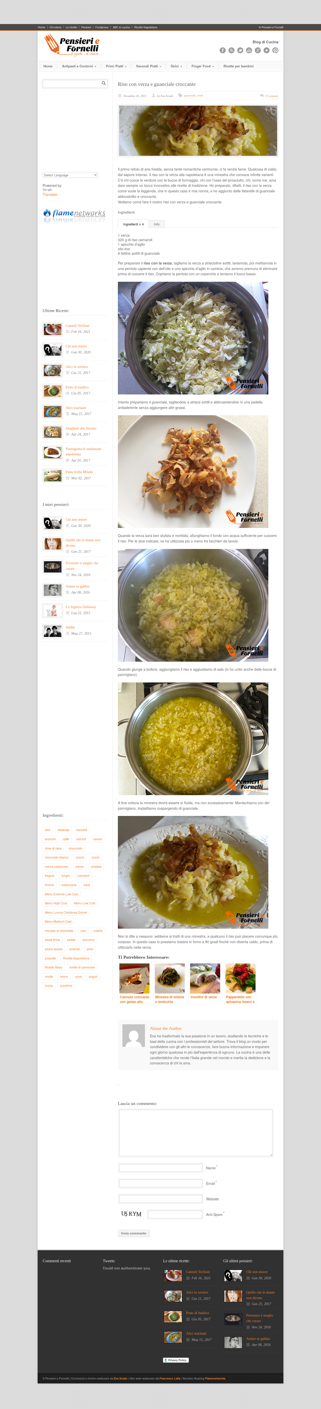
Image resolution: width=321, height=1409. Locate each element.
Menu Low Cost (84, 903)
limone (49, 885)
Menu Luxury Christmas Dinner (66, 912)
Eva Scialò (121, 1378)
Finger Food (203, 66)
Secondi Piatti (148, 66)
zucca (49, 985)
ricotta (49, 976)
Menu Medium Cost (58, 921)
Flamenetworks (215, 1378)
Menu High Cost (56, 903)
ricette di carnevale (82, 967)
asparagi (63, 829)
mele (87, 885)
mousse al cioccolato (59, 930)
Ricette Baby (53, 967)
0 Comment (271, 95)
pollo (90, 949)
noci (83, 930)
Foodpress (102, 27)
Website (212, 1198)
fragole (49, 875)
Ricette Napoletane (145, 27)
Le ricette (71, 27)
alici (47, 829)
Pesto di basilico (77, 387)
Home (41, 27)
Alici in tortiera (77, 367)
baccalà (81, 829)
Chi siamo (55, 27)
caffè (66, 839)
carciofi (81, 839)
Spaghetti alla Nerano (81, 428)
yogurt (93, 976)
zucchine (66, 985)
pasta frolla (52, 939)
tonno (64, 976)
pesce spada (53, 949)
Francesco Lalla (170, 1378)
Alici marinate (76, 408)
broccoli (50, 839)
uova (78, 976)
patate (71, 939)
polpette (50, 958)
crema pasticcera (56, 866)
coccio (80, 857)
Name (211, 1167)
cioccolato (76, 848)
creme (79, 866)
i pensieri (83, 875)
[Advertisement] (160, 11)
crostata (96, 866)
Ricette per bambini (238, 66)
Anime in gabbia (77, 586)
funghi (65, 875)
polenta (74, 949)
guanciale (190, 95)
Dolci (176, 66)
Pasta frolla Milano (79, 472)
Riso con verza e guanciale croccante (157, 84)
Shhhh (70, 627)
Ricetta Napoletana (76, 958)
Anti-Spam (214, 1214)
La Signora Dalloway (81, 607)
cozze (96, 857)
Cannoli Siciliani (78, 326)
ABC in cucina (121, 27)
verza (200, 95)
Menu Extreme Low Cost (61, 894)
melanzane (68, 885)
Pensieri (86, 27)
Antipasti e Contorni (79, 66)
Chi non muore (76, 346)
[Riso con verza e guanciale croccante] (198, 131)
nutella (98, 930)
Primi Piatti (116, 66)
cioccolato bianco (57, 857)
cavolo (97, 839)
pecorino (89, 939)
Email (210, 1183)
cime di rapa (53, 848)
